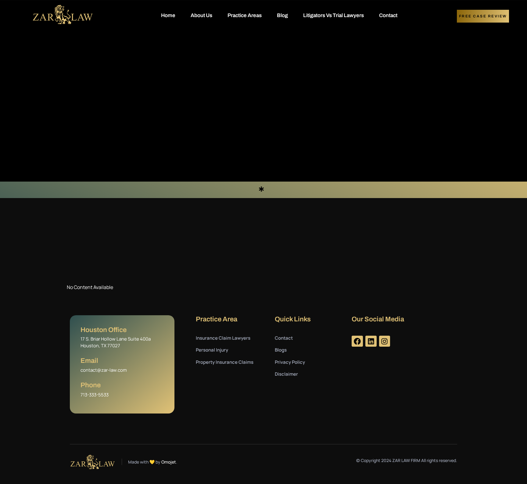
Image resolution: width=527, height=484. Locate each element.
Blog (282, 15)
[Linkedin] (371, 341)
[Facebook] (357, 341)
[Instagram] (384, 341)
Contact (388, 15)
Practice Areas (245, 15)
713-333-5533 (95, 395)
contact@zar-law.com (104, 370)
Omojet (168, 462)
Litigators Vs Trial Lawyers (333, 15)
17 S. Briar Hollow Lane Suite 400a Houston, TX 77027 (116, 342)
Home (168, 15)
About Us (201, 15)
